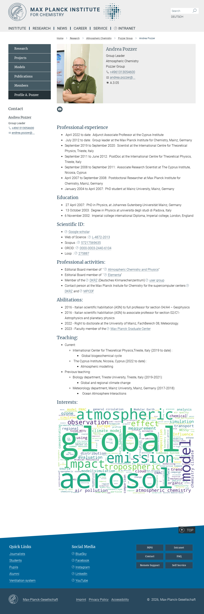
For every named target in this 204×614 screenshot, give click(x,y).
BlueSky (81, 554)
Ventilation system (22, 580)
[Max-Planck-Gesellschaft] (15, 599)
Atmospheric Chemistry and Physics (133, 269)
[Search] (194, 11)
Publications (23, 76)
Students (15, 560)
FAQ (179, 556)
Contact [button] (15, 109)
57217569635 (91, 243)
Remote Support (150, 565)
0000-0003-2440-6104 (95, 248)
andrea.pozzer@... (122, 77)
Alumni (14, 574)
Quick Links (20, 546)
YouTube (82, 580)
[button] (192, 492)
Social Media (83, 546)
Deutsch (177, 16)
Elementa (114, 275)
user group (156, 280)
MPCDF (88, 291)
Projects (20, 58)
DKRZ (94, 280)
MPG (150, 547)
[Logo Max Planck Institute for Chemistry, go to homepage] (83, 12)
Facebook (82, 560)
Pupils (13, 567)
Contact (149, 556)
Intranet (126, 28)
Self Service (179, 565)
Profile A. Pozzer (26, 95)
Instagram (83, 567)
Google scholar (79, 232)
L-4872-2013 (101, 237)
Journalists (17, 554)
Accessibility (120, 599)
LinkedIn (81, 574)
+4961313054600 (122, 72)
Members (21, 85)
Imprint (81, 599)
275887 (83, 253)
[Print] (60, 109)
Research (21, 48)
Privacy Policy (99, 599)
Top (190, 530)
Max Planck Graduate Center (131, 329)
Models (19, 67)
